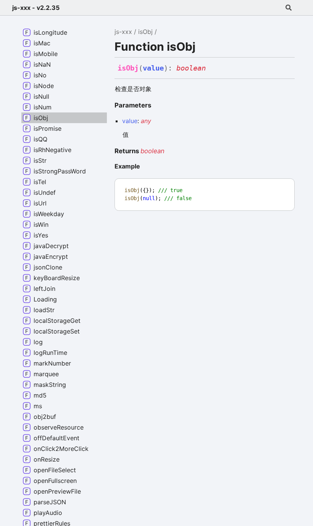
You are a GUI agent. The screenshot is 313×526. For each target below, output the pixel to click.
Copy (281, 186)
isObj (145, 31)
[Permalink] (212, 68)
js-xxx (123, 31)
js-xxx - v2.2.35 (36, 7)
